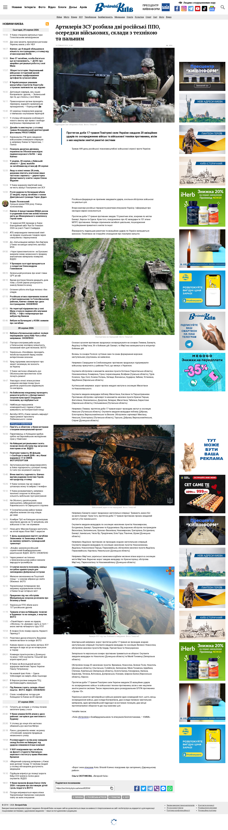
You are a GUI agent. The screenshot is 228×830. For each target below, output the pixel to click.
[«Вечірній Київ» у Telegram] (190, 8)
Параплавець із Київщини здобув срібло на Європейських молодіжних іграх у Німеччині (28, 436)
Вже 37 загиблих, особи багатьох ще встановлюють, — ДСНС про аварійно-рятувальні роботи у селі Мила (27, 62)
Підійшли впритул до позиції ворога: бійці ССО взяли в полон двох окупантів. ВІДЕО (28, 776)
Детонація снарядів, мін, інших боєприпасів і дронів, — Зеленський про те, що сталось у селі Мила (27, 94)
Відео (52, 7)
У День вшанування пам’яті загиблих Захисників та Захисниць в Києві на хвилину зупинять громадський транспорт (29, 540)
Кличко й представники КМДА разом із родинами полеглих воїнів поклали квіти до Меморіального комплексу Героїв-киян (29, 215)
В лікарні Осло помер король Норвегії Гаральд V (29, 632)
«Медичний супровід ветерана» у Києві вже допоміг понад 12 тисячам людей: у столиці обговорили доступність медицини (29, 765)
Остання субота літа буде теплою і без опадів (28, 290)
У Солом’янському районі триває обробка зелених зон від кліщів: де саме (26, 512)
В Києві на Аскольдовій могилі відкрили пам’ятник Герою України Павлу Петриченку (27, 666)
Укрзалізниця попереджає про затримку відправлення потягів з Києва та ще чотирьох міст (25, 588)
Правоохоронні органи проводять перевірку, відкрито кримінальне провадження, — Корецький (26, 104)
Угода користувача (175, 808)
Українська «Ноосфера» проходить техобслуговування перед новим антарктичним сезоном (27, 354)
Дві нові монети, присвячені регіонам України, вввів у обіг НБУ (28, 43)
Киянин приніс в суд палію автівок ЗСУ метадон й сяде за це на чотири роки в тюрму (29, 647)
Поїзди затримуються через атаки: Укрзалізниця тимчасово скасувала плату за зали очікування (27, 795)
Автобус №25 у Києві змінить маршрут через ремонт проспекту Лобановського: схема (29, 416)
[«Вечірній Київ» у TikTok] (204, 8)
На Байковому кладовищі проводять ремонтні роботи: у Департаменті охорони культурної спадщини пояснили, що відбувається (29, 396)
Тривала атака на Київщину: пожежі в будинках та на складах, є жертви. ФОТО (28, 614)
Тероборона (90, 17)
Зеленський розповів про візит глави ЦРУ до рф (28, 274)
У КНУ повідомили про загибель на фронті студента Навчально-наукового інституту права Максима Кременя (28, 753)
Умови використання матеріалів (180, 805)
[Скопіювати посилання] (111, 788)
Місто (66, 17)
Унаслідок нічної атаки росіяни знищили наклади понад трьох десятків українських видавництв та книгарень (27, 384)
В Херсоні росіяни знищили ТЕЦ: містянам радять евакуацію (25, 681)
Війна (59, 17)
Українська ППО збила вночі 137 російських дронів (24, 606)
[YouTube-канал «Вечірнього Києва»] (197, 8)
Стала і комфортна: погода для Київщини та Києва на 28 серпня (26, 695)
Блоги (62, 7)
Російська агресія (97, 797)
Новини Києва (13, 23)
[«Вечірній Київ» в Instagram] (184, 8)
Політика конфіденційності (178, 810)
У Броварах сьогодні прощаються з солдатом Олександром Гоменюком (27, 266)
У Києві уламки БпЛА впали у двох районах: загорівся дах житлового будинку (28, 716)
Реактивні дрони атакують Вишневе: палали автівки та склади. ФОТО (28, 639)
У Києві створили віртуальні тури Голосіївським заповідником (26, 36)
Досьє (73, 7)
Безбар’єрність (105, 17)
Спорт (148, 17)
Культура (139, 17)
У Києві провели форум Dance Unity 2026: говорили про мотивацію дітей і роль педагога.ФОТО (28, 785)
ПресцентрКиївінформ (151, 7)
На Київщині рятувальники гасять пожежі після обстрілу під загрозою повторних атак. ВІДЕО (29, 446)
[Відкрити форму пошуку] (222, 7)
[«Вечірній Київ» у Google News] (212, 8)
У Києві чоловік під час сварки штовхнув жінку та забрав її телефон (28, 485)
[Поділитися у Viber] (156, 788)
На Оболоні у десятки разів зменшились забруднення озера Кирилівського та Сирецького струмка (29, 503)
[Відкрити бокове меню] (5, 7)
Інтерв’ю (30, 7)
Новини (17, 7)
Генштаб (115, 797)
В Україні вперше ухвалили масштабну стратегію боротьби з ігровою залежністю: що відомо (27, 85)
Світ (155, 17)
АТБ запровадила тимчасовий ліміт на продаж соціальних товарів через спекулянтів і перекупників (28, 235)
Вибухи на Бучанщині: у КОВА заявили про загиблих (29, 321)
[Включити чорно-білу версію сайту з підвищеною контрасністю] (197, 3)
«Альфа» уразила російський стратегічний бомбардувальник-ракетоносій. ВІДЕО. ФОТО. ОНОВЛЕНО (29, 550)
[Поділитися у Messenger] (163, 788)
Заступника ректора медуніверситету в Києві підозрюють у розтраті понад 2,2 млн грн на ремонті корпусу (28, 467)
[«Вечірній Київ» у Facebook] (177, 8)
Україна (79, 797)
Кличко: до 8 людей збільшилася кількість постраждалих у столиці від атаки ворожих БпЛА (29, 51)
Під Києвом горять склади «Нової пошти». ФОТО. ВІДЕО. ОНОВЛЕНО (27, 688)
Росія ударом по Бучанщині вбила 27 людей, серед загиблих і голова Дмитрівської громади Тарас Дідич (28, 194)
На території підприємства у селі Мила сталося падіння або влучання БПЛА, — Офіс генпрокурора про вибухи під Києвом (28, 312)
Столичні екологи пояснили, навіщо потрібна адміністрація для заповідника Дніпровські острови (28, 569)
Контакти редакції (206, 805)
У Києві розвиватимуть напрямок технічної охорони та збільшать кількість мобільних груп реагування (28, 493)
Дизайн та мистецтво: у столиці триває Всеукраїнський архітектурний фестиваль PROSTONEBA (29, 130)
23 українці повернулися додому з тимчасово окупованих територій (27, 112)
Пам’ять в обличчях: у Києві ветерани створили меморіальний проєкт (29, 428)
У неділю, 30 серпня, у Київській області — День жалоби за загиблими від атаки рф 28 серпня (29, 163)
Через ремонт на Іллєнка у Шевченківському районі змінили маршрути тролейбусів (27, 560)
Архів (83, 7)
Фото (42, 7)
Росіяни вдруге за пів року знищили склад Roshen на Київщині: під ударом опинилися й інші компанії (28, 742)
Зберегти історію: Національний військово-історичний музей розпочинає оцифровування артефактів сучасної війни (26, 74)
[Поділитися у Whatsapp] (170, 788)
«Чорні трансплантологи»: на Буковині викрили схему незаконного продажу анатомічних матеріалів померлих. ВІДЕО (29, 255)
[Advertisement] (114, 174)
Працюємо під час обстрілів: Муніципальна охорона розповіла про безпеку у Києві (29, 598)
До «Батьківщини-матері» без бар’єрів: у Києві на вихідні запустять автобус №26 (29, 244)
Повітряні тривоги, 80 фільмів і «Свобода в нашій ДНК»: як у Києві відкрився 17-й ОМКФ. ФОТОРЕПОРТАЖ (28, 457)
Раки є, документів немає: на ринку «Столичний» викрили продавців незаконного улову (27, 733)
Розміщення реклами (207, 808)
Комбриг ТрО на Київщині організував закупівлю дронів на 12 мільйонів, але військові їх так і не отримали (29, 522)
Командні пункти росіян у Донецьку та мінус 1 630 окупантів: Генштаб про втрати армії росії (28, 657)
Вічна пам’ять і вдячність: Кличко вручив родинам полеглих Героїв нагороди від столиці (27, 477)
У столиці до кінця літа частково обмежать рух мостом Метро (26, 724)
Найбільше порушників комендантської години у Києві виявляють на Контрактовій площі (27, 407)
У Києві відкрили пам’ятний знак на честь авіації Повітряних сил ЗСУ (27, 186)
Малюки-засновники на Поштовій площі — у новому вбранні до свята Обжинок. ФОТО (27, 579)
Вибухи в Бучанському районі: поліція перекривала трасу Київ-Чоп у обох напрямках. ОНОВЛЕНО (29, 335)
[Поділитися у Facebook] (137, 788)
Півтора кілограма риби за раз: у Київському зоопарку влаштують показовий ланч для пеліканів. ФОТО (28, 345)
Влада (74, 17)
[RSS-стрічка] (47, 23)
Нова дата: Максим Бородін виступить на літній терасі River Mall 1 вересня (29, 530)
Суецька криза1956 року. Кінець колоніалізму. (26, 204)
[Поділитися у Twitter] (143, 788)
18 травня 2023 (62, 45)
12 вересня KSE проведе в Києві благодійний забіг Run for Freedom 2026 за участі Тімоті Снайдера (26, 225)
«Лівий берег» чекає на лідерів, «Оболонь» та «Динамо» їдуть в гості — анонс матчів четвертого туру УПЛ (29, 624)
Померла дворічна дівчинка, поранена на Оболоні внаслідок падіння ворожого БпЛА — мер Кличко (26, 153)
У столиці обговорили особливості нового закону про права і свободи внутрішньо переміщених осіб (27, 120)
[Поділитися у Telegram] (150, 788)
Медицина (120, 17)
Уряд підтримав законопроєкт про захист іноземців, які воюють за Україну (27, 364)
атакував (88, 767)
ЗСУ (81, 17)
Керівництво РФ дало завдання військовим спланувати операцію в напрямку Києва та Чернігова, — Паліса (26, 141)
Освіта (130, 17)
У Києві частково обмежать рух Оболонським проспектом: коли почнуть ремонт (26, 373)
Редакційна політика (207, 810)
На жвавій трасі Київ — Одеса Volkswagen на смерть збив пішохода (28, 674)
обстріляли (83, 717)
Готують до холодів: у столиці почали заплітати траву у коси (28, 708)
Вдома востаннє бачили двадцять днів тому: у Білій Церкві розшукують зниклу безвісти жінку (29, 282)
